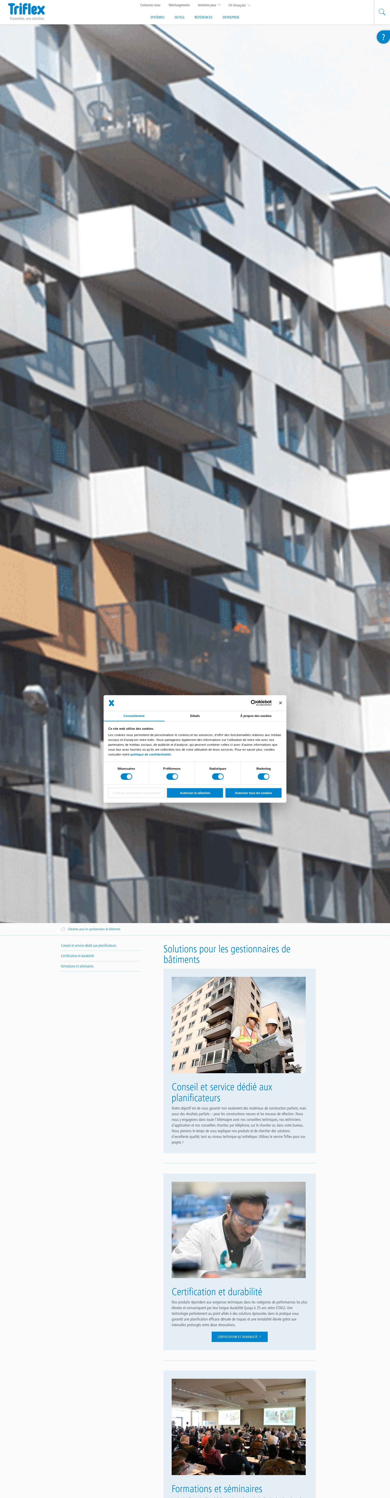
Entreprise (231, 17)
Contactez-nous (150, 5)
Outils (179, 17)
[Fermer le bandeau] (280, 703)
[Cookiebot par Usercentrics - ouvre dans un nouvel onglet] (254, 703)
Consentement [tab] (134, 716)
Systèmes (158, 17)
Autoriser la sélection (195, 793)
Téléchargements (179, 5)
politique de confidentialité (150, 754)
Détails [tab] (195, 716)
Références (203, 17)
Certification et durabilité (238, 1337)
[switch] (172, 776)
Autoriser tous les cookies (253, 793)
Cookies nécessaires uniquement (136, 793)
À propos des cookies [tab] (256, 716)
